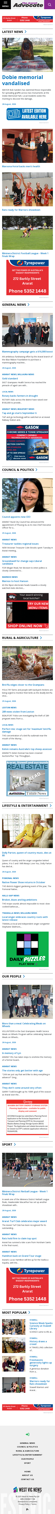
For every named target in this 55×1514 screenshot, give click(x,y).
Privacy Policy (24, 1504)
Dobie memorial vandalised (22, 80)
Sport (7, 1144)
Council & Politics (18, 469)
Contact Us (27, 1479)
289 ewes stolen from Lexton (18, 711)
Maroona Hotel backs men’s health (21, 166)
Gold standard (10, 378)
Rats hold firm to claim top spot (19, 1238)
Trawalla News (11, 913)
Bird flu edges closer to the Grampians (23, 684)
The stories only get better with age (22, 1070)
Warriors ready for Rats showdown (40, 1382)
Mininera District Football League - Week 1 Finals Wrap (25, 255)
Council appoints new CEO (16, 516)
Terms (33, 1504)
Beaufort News (25, 409)
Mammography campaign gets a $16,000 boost (27, 351)
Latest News (12, 31)
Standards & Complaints (27, 1501)
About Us (27, 1475)
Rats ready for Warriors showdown (21, 209)
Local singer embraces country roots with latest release (25, 918)
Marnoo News (10, 577)
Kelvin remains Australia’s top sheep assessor (27, 749)
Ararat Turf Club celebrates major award (24, 1221)
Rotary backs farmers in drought (20, 395)
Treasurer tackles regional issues (20, 543)
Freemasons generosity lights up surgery (41, 1362)
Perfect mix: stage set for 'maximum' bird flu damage (26, 730)
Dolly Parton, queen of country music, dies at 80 (26, 854)
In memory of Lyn (11, 1053)
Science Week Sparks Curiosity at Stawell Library (41, 1326)
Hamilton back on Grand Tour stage (21, 1255)
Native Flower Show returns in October (23, 882)
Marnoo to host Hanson (15, 581)
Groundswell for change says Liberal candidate (22, 562)
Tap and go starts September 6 (19, 413)
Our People (11, 976)
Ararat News (9, 374)
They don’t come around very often (21, 1087)
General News (14, 304)
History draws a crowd (38, 1343)
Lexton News (9, 707)
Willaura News (25, 374)
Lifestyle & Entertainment (25, 805)
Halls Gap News (10, 895)
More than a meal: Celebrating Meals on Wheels (24, 1025)
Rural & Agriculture (20, 638)
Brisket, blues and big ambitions (19, 899)
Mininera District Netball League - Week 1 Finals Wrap (25, 1193)
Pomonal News (10, 878)
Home (27, 1471)
